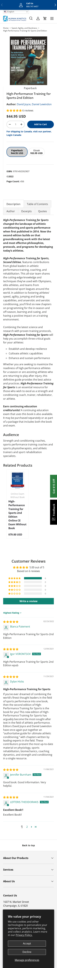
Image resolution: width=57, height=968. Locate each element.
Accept (27, 943)
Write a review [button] (28, 601)
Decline (26, 952)
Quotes (42, 211)
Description (13, 204)
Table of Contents (37, 204)
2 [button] (27, 827)
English (10, 12)
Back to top (28, 845)
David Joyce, (24, 104)
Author (10, 211)
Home (6, 28)
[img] (10, 621)
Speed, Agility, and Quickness (24, 28)
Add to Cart (40, 124)
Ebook (36, 152)
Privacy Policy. (24, 935)
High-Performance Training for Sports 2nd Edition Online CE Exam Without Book (17, 515)
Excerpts (26, 211)
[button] (14, 110)
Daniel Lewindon (42, 104)
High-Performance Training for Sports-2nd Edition (25, 30)
